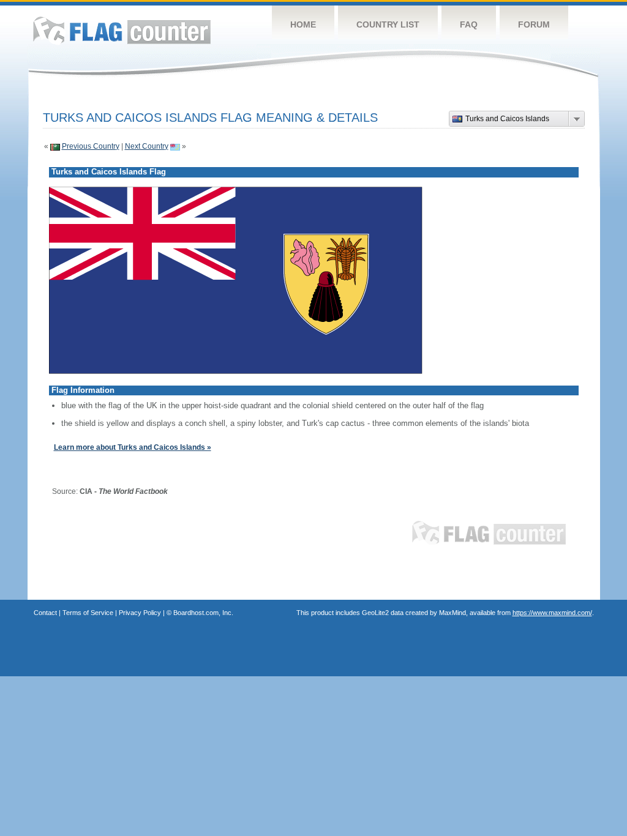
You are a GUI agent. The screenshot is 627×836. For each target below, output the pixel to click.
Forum (534, 24)
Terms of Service (87, 612)
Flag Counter (122, 30)
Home (303, 24)
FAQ (469, 24)
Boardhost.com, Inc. (203, 612)
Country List (387, 24)
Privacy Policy (140, 612)
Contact (45, 612)
